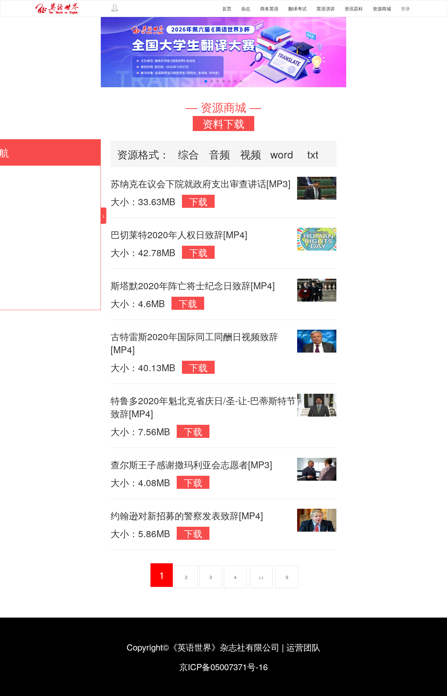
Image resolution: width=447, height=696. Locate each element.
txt (312, 153)
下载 (198, 201)
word (281, 153)
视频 (250, 153)
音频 (219, 153)
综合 (188, 153)
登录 (405, 8)
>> (261, 577)
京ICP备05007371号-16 (223, 666)
